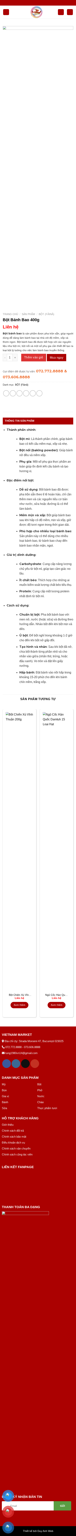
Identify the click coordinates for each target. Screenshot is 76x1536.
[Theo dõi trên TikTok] (25, 1063)
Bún (4, 1090)
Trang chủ (10, 314)
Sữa (4, 1108)
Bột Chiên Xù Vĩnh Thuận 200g (19, 995)
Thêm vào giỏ (33, 357)
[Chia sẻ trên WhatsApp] (6, 393)
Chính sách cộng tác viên (17, 1154)
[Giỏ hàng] (70, 12)
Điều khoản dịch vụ (13, 1142)
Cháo (40, 1102)
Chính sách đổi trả (13, 1130)
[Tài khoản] (61, 12)
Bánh (5, 1102)
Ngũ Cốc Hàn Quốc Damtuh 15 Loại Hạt (56, 995)
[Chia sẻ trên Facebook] (13, 393)
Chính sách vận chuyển (16, 1148)
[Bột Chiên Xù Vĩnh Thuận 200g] (19, 851)
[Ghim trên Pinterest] (33, 393)
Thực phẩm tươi (47, 1108)
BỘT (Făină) (46, 314)
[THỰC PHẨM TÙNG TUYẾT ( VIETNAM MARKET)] (36, 12)
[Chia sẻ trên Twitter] (19, 393)
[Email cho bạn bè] (26, 393)
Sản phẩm (28, 314)
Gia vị (5, 1096)
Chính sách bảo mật (14, 1136)
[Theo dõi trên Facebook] (6, 1063)
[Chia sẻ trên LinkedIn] (39, 393)
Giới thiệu (7, 1124)
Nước (40, 1096)
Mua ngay (56, 357)
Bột (39, 1084)
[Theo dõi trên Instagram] (16, 1063)
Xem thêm (19, 1005)
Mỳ (4, 1084)
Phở (39, 1090)
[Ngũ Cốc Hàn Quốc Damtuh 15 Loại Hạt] (56, 851)
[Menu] (6, 12)
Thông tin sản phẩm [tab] (19, 420)
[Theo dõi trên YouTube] (34, 1063)
